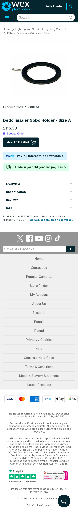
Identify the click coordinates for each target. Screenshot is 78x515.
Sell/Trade (53, 6)
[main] (39, 124)
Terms (43, 491)
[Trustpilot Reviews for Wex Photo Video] (22, 476)
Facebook (29, 238)
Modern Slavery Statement (39, 376)
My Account (39, 295)
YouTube (39, 238)
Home (39, 259)
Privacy (34, 491)
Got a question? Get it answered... (51, 220)
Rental (39, 331)
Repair (39, 322)
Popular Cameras (39, 277)
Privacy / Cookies (39, 340)
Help (39, 349)
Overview (13, 184)
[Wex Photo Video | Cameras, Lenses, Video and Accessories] (16, 6)
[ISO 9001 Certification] (55, 476)
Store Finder (39, 286)
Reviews (12, 200)
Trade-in (39, 313)
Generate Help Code (39, 358)
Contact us (39, 268)
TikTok (57, 238)
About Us (39, 304)
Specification (16, 192)
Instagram (48, 238)
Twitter (20, 238)
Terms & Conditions (39, 367)
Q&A (9, 208)
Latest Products (39, 385)
